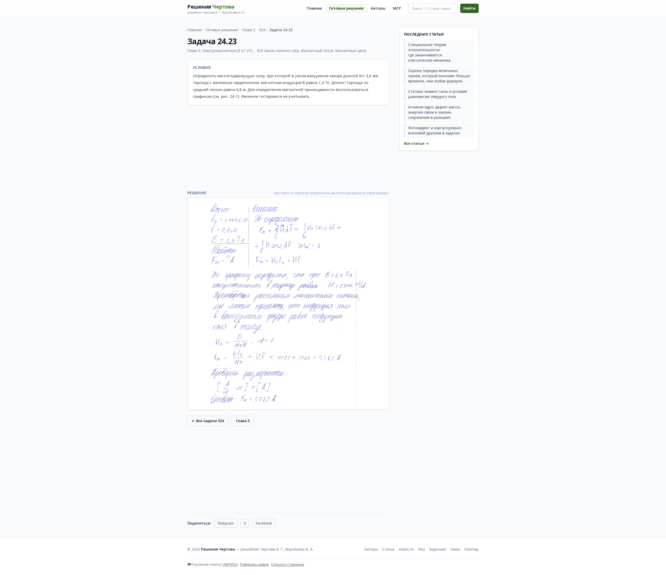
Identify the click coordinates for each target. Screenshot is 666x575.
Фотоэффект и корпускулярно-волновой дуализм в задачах (435, 130)
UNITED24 (230, 564)
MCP (397, 8)
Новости (406, 549)
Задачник (437, 549)
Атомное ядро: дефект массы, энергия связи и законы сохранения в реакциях (434, 112)
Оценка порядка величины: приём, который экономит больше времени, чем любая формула (439, 75)
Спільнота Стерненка (287, 564)
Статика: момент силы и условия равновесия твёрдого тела (437, 94)
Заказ (455, 549)
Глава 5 (248, 29)
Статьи (388, 549)
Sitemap (471, 549)
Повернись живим (254, 564)
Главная (314, 8)
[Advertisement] (288, 147)
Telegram (225, 523)
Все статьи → (416, 143)
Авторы (378, 8)
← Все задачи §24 (208, 420)
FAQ (421, 549)
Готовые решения (346, 8)
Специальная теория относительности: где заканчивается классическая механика (429, 52)
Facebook (264, 523)
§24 (262, 29)
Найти (469, 8)
